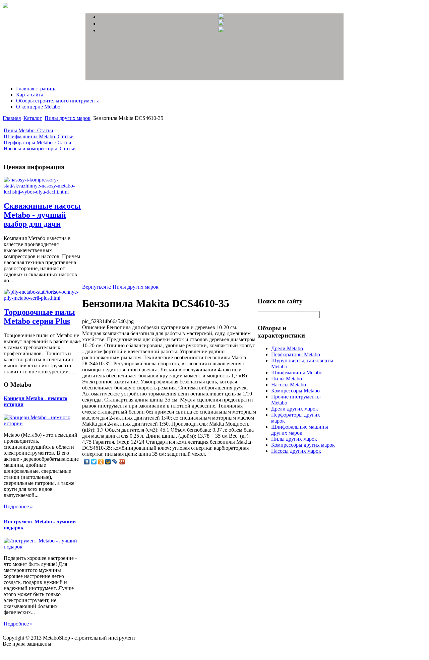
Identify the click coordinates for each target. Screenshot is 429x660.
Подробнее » (18, 506)
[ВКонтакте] (86, 461)
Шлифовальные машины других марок (299, 430)
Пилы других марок (67, 118)
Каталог (32, 118)
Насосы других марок (296, 451)
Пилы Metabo (286, 378)
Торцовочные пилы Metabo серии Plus (39, 316)
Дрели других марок (294, 409)
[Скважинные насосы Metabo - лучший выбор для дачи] (42, 192)
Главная (12, 118)
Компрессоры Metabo (295, 390)
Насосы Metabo (288, 384)
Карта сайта (29, 94)
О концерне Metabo (38, 106)
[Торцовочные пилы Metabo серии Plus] (42, 298)
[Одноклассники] (101, 461)
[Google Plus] (122, 461)
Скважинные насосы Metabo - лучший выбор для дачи (42, 215)
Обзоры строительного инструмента (58, 100)
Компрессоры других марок (303, 445)
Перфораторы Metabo (295, 354)
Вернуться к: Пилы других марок (120, 287)
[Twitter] (94, 461)
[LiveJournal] (115, 461)
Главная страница (36, 88)
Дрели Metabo (287, 348)
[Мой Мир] (108, 461)
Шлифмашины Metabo (296, 372)
